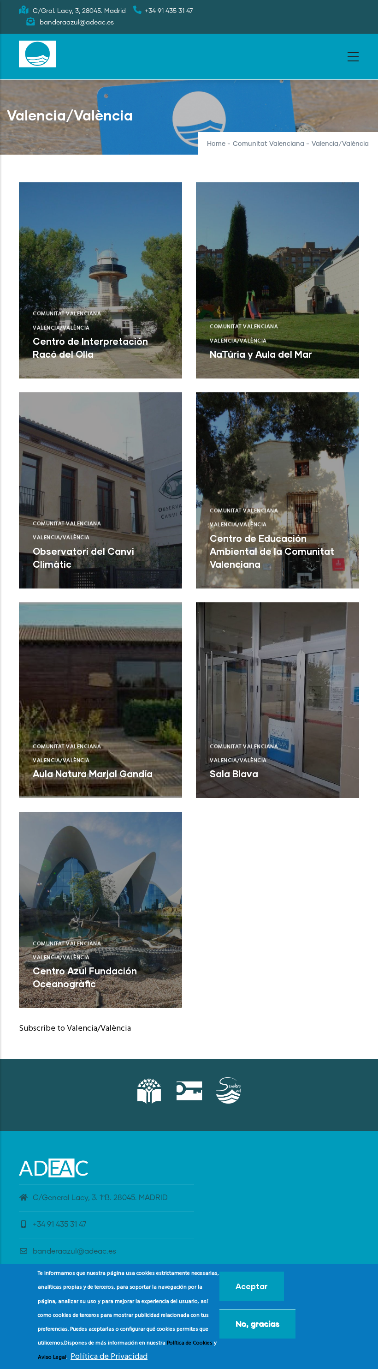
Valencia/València (61, 328)
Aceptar (252, 1286)
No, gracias (257, 1323)
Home (216, 144)
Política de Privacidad (109, 1356)
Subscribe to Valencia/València (75, 1028)
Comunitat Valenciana (268, 144)
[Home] (37, 54)
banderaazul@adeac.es (74, 1251)
